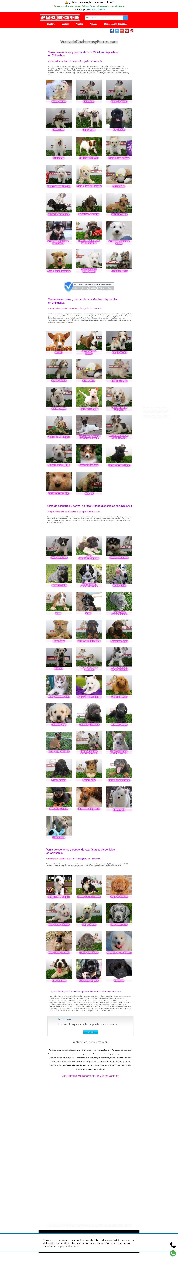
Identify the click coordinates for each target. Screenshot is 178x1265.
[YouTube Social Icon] (127, 31)
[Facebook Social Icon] (112, 31)
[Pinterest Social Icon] (132, 31)
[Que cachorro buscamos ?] (125, 18)
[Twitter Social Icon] (117, 31)
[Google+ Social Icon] (122, 31)
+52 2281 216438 (96, 9)
